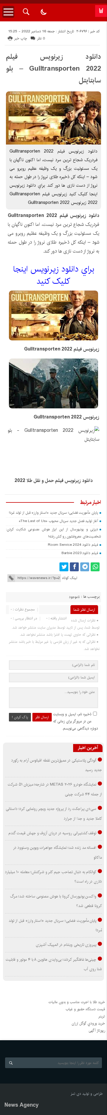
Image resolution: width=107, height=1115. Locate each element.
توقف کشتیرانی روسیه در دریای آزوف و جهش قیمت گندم (52, 833)
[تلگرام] (84, 566)
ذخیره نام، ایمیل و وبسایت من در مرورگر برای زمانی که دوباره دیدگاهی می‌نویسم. (75, 721)
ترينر (101, 1016)
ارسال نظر (42, 717)
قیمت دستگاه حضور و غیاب (85, 1009)
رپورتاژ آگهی (97, 1030)
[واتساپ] (95, 566)
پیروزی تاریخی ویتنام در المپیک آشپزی (66, 944)
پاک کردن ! (20, 717)
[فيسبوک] (74, 566)
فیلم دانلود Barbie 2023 (80, 553)
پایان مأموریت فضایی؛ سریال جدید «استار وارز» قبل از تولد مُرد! (53, 513)
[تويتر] (63, 566)
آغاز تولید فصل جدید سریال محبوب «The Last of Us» (58, 521)
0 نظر (41, 38)
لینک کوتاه (69, 578)
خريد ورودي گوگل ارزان (88, 1023)
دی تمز (76, 1094)
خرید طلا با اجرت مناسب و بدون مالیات (76, 1002)
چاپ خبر (20, 38)
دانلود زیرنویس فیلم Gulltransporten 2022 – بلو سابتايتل (53, 68)
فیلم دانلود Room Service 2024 (73, 545)
